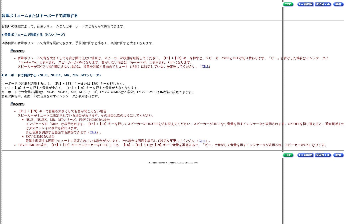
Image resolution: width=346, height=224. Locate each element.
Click (205, 66)
